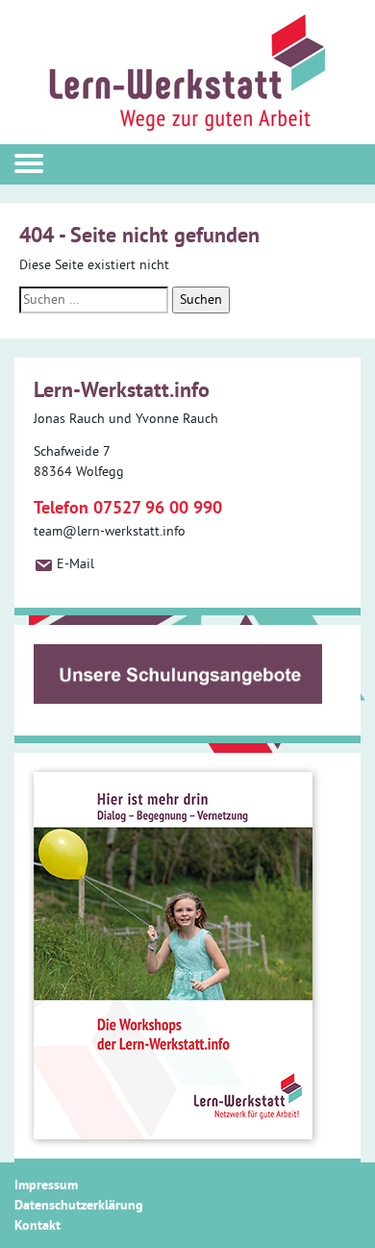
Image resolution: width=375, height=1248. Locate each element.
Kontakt (37, 1225)
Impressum (46, 1184)
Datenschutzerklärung (78, 1204)
